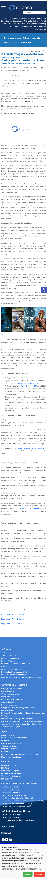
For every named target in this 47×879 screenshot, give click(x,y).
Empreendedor (38, 24)
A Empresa (5, 653)
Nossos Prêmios (8, 661)
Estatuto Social (7, 696)
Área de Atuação (8, 655)
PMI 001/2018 (6, 779)
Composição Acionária (10, 694)
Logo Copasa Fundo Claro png (12, 619)
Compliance (18, 21)
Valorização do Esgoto (10, 776)
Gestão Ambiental (12, 790)
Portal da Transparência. (11, 669)
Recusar (39, 874)
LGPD (29, 24)
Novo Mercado (7, 691)
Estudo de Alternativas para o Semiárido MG (20, 754)
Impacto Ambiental (13, 817)
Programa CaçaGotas (10, 749)
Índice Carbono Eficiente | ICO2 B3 (19, 803)
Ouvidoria (7, 18)
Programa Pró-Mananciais (16, 795)
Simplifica (16, 18)
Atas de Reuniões (8, 702)
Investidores (6, 21)
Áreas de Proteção (13, 814)
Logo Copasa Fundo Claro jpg (12, 614)
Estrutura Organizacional (11, 699)
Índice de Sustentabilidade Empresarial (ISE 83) (24, 801)
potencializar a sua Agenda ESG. (26, 383)
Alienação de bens (31, 21)
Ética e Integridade (9, 705)
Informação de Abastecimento (14, 738)
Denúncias (25, 18)
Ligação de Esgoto (9, 765)
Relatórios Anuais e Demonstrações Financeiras (21, 677)
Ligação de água (8, 740)
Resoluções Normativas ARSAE (14, 672)
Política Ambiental (12, 792)
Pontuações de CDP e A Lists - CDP (20, 798)
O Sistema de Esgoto (10, 770)
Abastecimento (7, 735)
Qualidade (5, 751)
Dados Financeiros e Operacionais (15, 664)
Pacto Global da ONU (29, 386)
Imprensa (21, 24)
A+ (32, 51)
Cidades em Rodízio (9, 746)
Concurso (5, 666)
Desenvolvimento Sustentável (13, 675)
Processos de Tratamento (12, 773)
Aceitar (27, 874)
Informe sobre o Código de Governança (17, 718)
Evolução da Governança (11, 688)
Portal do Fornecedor (10, 658)
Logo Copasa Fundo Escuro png (13, 624)
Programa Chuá (16, 26)
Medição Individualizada (11, 757)
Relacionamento (38, 18)
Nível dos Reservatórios (11, 743)
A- (39, 51)
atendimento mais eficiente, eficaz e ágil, (30, 448)
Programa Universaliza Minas (31, 508)
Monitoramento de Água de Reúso (19, 820)
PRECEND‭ (5, 768)
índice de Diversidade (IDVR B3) (18, 806)
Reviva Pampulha (31, 26)
